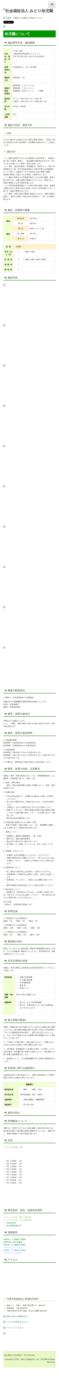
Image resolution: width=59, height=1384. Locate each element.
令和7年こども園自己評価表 (14, 1245)
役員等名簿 (11, 1223)
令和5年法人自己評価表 (12, 1242)
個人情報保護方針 (14, 1226)
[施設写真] (4, 285)
